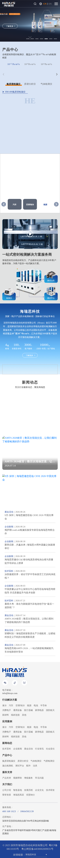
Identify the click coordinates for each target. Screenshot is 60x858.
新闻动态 (7, 743)
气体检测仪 (36, 761)
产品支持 (6, 778)
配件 (28, 766)
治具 (35, 766)
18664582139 (27, 811)
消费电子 (6, 710)
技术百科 (6, 749)
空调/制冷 (20, 705)
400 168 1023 (9, 811)
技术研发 (50, 790)
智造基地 (17, 790)
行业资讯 (39, 749)
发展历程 (28, 790)
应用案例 (7, 721)
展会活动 (28, 749)
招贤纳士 (30, 795)
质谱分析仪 (23, 761)
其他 (24, 715)
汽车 (11, 705)
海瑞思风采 (18, 795)
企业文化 (39, 790)
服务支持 (7, 772)
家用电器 (39, 710)
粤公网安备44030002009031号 (37, 849)
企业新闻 (17, 749)
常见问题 (39, 778)
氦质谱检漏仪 (8, 761)
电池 (36, 705)
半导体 (43, 705)
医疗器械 (28, 710)
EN (50, 4)
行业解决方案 (9, 699)
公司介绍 (6, 790)
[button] (56, 204)
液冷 (4, 705)
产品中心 (7, 755)
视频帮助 (17, 778)
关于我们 (7, 784)
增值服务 (28, 778)
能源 (29, 705)
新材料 (5, 715)
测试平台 (19, 766)
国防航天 (50, 710)
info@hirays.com (9, 693)
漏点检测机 (7, 766)
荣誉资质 (6, 795)
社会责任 (50, 749)
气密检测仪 (49, 761)
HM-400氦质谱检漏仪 (15, 92)
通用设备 (17, 710)
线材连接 (15, 715)
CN (44, 4)
